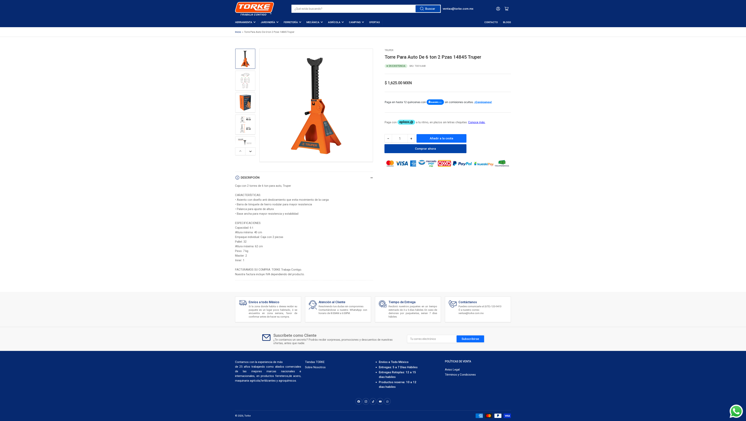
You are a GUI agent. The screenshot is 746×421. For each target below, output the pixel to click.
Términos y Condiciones (460, 374)
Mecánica (312, 22)
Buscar (430, 8)
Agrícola (334, 22)
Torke (247, 415)
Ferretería (291, 22)
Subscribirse (470, 339)
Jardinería (268, 22)
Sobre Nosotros (315, 367)
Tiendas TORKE (315, 362)
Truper (389, 50)
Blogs (507, 22)
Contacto (491, 22)
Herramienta (243, 22)
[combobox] (366, 9)
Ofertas (374, 22)
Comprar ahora (425, 148)
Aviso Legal (452, 369)
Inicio (238, 31)
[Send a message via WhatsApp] (736, 411)
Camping (355, 22)
